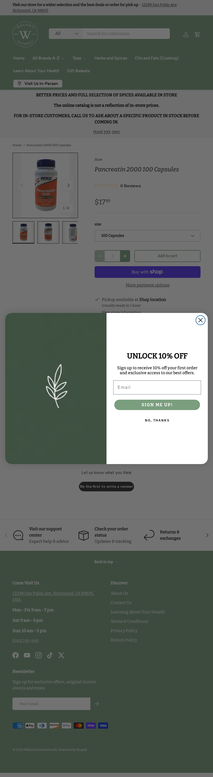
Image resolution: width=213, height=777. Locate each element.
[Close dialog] (200, 320)
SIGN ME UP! (157, 404)
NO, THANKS (157, 420)
